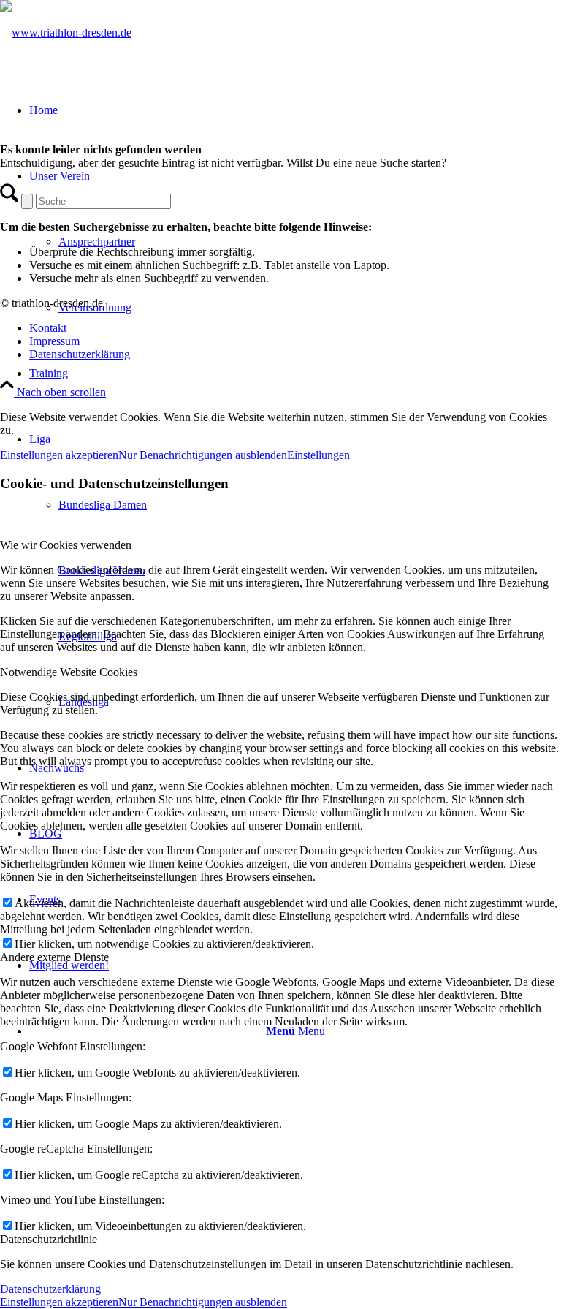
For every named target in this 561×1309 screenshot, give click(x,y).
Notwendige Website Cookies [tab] (68, 672)
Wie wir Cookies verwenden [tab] (65, 545)
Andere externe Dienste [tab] (54, 957)
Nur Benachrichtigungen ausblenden (202, 455)
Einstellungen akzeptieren (59, 455)
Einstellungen (318, 455)
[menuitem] (295, 373)
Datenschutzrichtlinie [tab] (48, 1239)
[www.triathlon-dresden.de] (65, 32)
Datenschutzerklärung (50, 1289)
